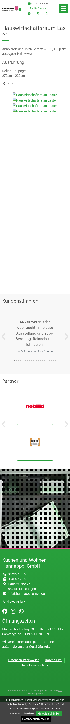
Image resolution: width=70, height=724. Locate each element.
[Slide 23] (55, 360)
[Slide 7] (25, 360)
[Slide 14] (38, 360)
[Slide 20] (49, 360)
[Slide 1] (14, 360)
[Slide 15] (40, 360)
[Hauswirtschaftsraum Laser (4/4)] (35, 111)
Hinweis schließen (48, 713)
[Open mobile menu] (63, 8)
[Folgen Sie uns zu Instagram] (38, 13)
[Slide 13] (36, 360)
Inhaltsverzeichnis (35, 665)
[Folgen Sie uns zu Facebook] (29, 13)
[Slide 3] (18, 360)
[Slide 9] (29, 360)
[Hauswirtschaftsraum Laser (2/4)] (35, 100)
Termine (48, 642)
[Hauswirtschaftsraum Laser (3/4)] (35, 105)
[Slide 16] (42, 360)
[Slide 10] (31, 360)
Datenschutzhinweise (35, 719)
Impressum (53, 660)
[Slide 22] (53, 360)
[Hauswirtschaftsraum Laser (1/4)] (35, 94)
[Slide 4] (20, 360)
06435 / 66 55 (38, 7)
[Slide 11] (33, 360)
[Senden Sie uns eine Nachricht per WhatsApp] (47, 13)
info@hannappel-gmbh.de (26, 593)
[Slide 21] (51, 360)
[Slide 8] (27, 360)
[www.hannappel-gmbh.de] (11, 8)
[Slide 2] (16, 360)
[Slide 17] (44, 360)
